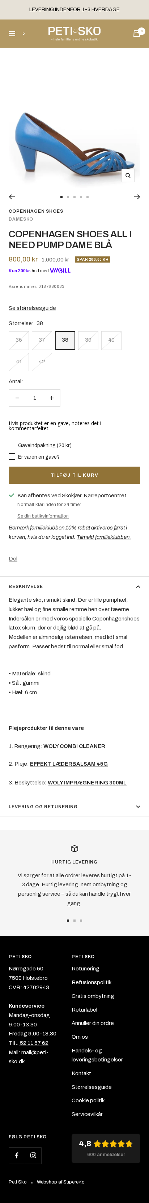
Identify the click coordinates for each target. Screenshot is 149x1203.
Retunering (85, 969)
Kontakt (81, 1073)
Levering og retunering (43, 806)
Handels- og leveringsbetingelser (97, 1055)
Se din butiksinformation (43, 516)
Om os (80, 1037)
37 (42, 340)
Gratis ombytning (93, 996)
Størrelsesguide (92, 1087)
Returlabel (84, 1010)
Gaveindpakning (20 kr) (44, 445)
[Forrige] (12, 196)
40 (111, 340)
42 (42, 361)
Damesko (21, 219)
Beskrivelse (26, 586)
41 (19, 361)
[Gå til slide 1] (61, 197)
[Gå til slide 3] (74, 197)
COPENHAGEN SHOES (36, 211)
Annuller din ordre (93, 1023)
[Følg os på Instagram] (33, 1155)
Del (13, 559)
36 (19, 340)
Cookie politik (88, 1100)
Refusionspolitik (91, 982)
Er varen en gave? (38, 457)
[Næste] (137, 196)
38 (65, 340)
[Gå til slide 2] (68, 197)
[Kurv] (136, 33)
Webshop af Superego (61, 1182)
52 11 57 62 (33, 1043)
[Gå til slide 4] (81, 197)
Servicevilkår (87, 1114)
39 (88, 340)
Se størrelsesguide (32, 308)
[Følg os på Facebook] (17, 1155)
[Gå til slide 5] (87, 197)
